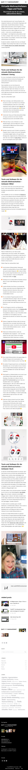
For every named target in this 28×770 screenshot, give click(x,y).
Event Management (7, 685)
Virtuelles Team (7, 709)
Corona (16, 679)
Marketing (21, 693)
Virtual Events (5, 705)
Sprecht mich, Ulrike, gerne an (16, 522)
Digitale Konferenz (15, 681)
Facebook (8, 687)
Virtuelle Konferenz (5, 707)
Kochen (24, 689)
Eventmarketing (18, 685)
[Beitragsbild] (5, 603)
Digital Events (6, 683)
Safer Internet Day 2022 (15, 617)
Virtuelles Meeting (18, 707)
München (3, 695)
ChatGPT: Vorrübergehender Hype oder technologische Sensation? (17, 610)
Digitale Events (6, 681)
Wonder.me (23, 194)
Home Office (7, 689)
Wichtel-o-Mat (23, 309)
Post (10, 695)
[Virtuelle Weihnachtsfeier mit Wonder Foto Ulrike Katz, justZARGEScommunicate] (14, 59)
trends (19, 703)
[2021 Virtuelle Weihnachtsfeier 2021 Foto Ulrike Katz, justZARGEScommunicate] (14, 561)
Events (4, 687)
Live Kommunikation (7, 693)
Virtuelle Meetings (11, 707)
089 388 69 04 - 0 (5, 739)
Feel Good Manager (14, 687)
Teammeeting (11, 699)
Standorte (22, 697)
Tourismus (4, 703)
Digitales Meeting (22, 681)
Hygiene (14, 689)
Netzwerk (6, 695)
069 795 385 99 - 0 (5, 740)
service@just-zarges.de (6, 742)
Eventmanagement (16, 683)
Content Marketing (8, 679)
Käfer (15, 276)
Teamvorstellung (7, 702)
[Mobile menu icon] (26, 2)
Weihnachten (21, 709)
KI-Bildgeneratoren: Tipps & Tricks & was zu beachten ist (18, 602)
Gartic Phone (18, 137)
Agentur (5, 677)
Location (15, 693)
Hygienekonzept (19, 689)
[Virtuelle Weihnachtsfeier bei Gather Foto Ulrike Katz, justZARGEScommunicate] (14, 538)
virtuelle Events (16, 705)
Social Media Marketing (11, 697)
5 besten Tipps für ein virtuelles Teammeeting (15, 45)
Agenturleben (13, 677)
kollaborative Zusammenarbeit (11, 691)
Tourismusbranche (10, 703)
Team (4, 699)
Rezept (13, 695)
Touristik (15, 703)
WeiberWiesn (15, 709)
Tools (19, 701)
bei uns (21, 106)
